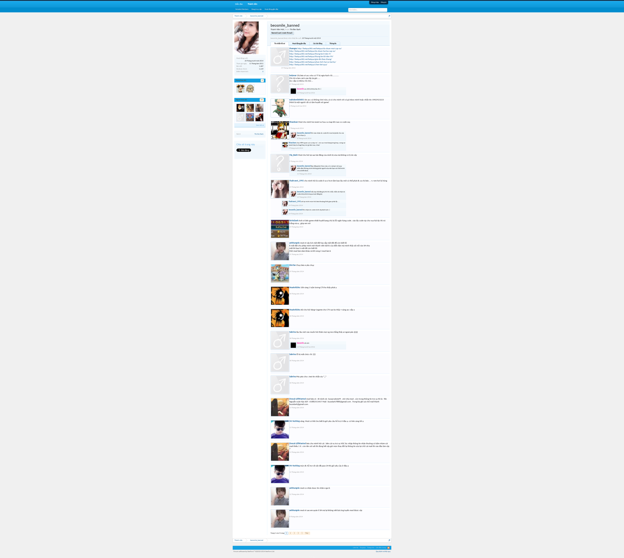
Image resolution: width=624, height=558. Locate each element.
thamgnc (293, 49)
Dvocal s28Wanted (297, 399)
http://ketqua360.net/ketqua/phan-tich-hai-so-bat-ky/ (312, 62)
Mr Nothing (294, 421)
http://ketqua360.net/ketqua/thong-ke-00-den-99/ (311, 56)
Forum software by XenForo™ (254, 551)
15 (262, 100)
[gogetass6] (240, 117)
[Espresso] (250, 107)
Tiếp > (307, 533)
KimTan (292, 265)
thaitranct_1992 (296, 181)
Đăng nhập (375, 2)
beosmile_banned (304, 133)
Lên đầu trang (381, 548)
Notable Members (241, 9)
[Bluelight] (250, 117)
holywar (293, 76)
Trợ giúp (363, 548)
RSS (388, 548)
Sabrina (292, 332)
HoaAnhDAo (294, 287)
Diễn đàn (239, 4)
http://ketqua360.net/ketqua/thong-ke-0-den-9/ (310, 54)
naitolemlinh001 (296, 100)
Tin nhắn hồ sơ (279, 44)
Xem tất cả (260, 125)
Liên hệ (355, 548)
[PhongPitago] (259, 117)
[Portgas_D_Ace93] (240, 88)
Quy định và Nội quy (383, 551)
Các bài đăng (317, 44)
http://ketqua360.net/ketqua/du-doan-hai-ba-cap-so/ (312, 51)
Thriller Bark (258, 134)
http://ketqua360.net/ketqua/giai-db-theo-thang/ (310, 59)
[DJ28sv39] (259, 107)
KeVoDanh (294, 221)
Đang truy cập (257, 9)
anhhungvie (294, 243)
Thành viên (252, 4)
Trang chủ (370, 548)
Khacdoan (293, 122)
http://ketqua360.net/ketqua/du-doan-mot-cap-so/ (320, 49)
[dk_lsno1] (250, 88)
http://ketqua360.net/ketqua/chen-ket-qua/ (308, 65)
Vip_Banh (293, 155)
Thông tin (333, 44)
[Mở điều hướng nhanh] (389, 16)
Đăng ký (383, 2)
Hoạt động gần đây (299, 44)
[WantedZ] (240, 107)
